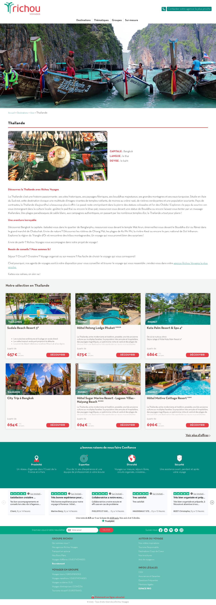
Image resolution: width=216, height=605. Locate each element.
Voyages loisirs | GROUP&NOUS (66, 574)
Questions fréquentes (148, 580)
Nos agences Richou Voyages (65, 547)
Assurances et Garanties (149, 576)
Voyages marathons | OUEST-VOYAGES (69, 578)
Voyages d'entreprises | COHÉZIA (67, 587)
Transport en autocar (61, 551)
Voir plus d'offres (197, 435)
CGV (141, 572)
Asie (32, 113)
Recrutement (58, 564)
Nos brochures (145, 556)
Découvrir (57, 355)
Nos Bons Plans (59, 556)
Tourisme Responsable (149, 547)
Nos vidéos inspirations (149, 543)
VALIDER (106, 530)
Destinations (83, 20)
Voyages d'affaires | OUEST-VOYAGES (68, 560)
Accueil (11, 113)
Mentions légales (146, 585)
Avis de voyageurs (146, 560)
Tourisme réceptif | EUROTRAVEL (67, 591)
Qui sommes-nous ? (60, 543)
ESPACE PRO (145, 589)
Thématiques (101, 20)
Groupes (117, 20)
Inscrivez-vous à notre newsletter (48, 530)
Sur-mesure (131, 20)
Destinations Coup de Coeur (151, 551)
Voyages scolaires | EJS (62, 582)
